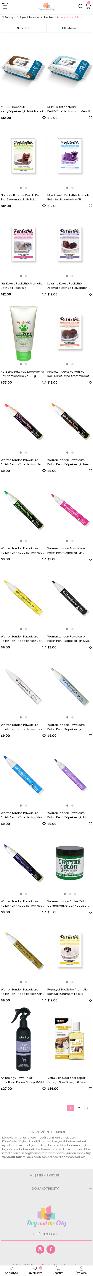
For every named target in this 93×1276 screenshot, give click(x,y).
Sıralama (23, 28)
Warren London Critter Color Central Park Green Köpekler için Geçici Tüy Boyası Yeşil (67, 903)
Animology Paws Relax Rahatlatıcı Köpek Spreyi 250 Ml (22, 1080)
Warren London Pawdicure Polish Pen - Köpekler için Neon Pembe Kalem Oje (22, 462)
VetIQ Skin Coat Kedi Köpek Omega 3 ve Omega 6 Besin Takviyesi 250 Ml (67, 1080)
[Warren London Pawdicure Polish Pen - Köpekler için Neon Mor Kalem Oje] (23, 862)
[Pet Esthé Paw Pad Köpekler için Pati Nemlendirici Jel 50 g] (23, 333)
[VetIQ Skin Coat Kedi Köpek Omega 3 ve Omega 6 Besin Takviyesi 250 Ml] (69, 1039)
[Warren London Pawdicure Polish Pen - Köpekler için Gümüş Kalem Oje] (69, 686)
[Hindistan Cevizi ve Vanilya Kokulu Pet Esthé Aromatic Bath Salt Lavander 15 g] (69, 333)
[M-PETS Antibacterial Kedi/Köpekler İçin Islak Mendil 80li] (69, 68)
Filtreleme (69, 28)
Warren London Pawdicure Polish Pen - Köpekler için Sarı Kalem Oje (21, 638)
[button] (20, 188)
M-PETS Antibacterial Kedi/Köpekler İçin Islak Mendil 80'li (68, 109)
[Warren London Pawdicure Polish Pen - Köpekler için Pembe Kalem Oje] (69, 509)
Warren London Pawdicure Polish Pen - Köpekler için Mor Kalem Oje (68, 815)
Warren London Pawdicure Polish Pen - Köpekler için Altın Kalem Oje (22, 991)
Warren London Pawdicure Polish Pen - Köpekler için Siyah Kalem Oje (69, 638)
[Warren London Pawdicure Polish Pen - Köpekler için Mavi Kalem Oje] (23, 774)
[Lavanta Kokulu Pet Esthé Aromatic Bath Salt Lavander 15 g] (69, 244)
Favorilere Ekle (44, 117)
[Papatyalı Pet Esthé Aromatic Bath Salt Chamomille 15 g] (69, 951)
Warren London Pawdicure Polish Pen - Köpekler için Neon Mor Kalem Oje (22, 903)
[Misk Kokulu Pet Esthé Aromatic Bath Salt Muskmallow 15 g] (69, 156)
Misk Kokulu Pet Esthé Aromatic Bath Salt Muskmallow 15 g (68, 197)
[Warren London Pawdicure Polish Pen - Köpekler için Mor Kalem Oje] (69, 774)
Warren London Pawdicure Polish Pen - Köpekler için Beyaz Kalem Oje (23, 727)
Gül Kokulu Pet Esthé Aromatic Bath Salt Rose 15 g (21, 285)
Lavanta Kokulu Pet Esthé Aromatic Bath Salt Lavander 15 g (68, 285)
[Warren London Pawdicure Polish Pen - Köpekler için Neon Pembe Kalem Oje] (23, 421)
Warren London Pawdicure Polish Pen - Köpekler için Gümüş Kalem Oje (66, 727)
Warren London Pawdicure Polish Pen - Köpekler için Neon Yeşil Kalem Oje (22, 550)
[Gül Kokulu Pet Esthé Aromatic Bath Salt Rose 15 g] (23, 244)
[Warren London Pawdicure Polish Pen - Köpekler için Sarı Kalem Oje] (23, 598)
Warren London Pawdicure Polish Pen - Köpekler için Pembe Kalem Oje (66, 550)
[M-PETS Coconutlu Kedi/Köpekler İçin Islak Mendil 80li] (23, 68)
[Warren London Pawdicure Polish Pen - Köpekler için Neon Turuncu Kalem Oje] (69, 421)
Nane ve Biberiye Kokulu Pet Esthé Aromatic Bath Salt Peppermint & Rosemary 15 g (21, 197)
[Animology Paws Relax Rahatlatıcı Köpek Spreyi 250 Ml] (23, 1039)
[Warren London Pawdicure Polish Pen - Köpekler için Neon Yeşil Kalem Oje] (23, 509)
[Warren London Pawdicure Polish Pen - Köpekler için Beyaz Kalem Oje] (23, 686)
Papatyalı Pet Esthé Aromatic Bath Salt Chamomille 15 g (67, 991)
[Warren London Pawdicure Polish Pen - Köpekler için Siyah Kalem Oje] (69, 598)
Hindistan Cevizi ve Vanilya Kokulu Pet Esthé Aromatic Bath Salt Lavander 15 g (69, 374)
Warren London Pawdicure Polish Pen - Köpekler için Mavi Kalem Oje (22, 815)
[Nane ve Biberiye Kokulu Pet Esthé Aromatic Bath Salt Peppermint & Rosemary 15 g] (23, 156)
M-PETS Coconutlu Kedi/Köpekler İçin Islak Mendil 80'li (22, 109)
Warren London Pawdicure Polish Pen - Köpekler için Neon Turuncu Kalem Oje (69, 462)
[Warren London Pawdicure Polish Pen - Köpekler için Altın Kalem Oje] (23, 951)
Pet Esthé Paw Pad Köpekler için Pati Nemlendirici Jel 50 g (23, 374)
